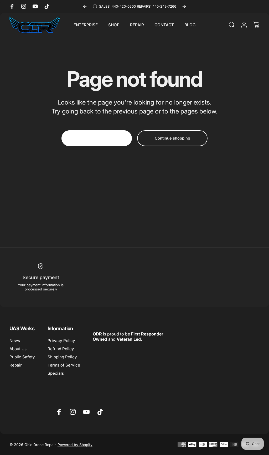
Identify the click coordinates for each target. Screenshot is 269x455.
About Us (18, 348)
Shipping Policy (62, 356)
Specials (56, 373)
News (14, 340)
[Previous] (85, 6)
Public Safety (22, 356)
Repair (15, 365)
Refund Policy (61, 348)
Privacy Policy (61, 340)
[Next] (184, 6)
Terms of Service (64, 365)
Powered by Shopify (75, 444)
